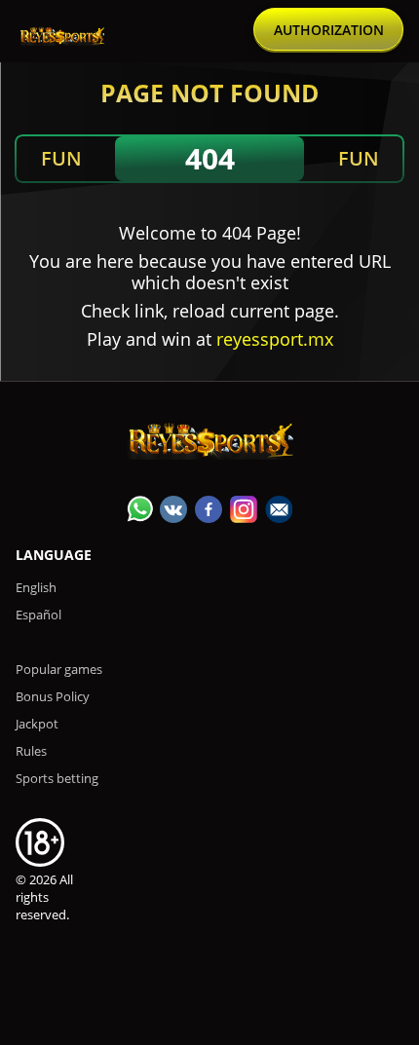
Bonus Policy (53, 696)
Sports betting (57, 778)
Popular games (59, 669)
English (36, 587)
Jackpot (37, 723)
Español (38, 614)
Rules (31, 751)
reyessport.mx (274, 339)
